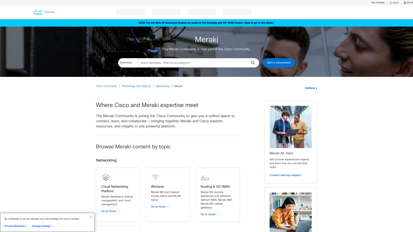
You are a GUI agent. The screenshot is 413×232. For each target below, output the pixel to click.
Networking (162, 86)
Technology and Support (136, 86)
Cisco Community (106, 86)
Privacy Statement (15, 226)
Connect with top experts (285, 175)
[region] (47, 222)
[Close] (90, 216)
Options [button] (310, 88)
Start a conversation (279, 63)
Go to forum (109, 211)
